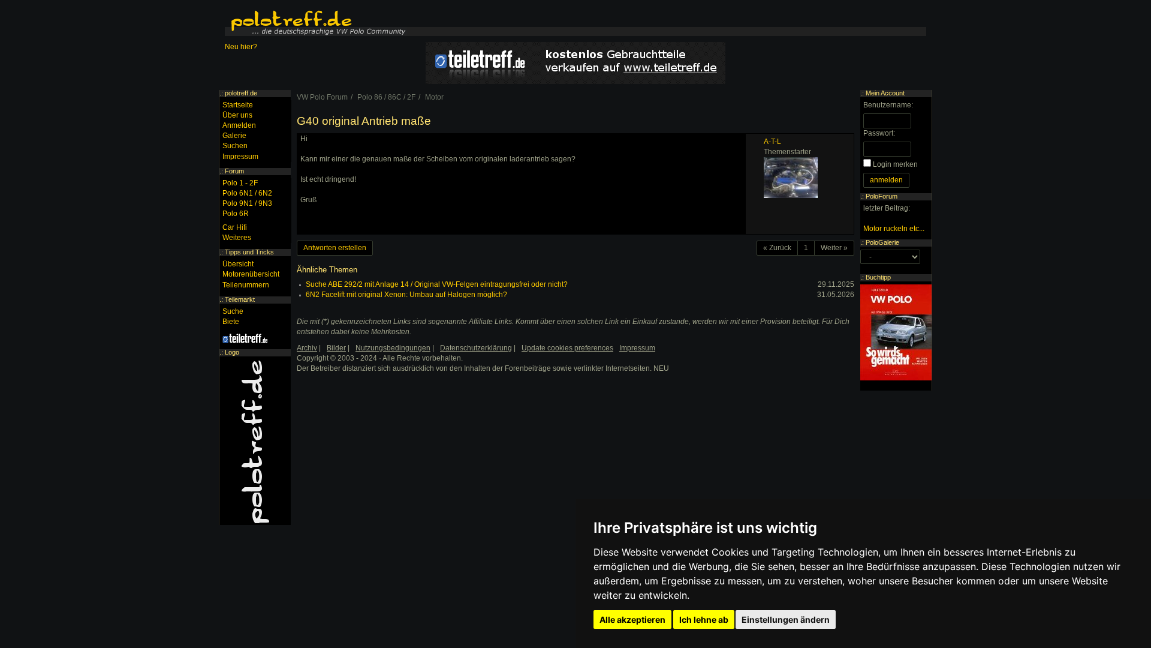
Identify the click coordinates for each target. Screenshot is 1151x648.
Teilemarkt (240, 299)
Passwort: (879, 133)
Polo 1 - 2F (240, 183)
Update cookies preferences (567, 348)
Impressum (240, 156)
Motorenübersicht (250, 274)
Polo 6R (235, 213)
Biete (230, 321)
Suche (232, 311)
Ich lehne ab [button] (703, 619)
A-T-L (772, 141)
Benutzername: (888, 105)
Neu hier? (241, 47)
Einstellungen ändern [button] (786, 619)
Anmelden (239, 125)
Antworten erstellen (334, 248)
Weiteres (236, 237)
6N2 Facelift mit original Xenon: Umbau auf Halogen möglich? (406, 294)
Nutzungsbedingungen (392, 348)
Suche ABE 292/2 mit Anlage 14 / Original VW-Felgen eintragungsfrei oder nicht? (437, 284)
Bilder (336, 348)
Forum (234, 171)
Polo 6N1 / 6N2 (247, 193)
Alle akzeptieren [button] (632, 619)
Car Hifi (234, 227)
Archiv (307, 348)
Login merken (895, 164)
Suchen (235, 146)
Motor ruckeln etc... (893, 228)
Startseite (237, 105)
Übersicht (238, 264)
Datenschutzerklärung (476, 348)
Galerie (234, 135)
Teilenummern (245, 285)
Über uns (237, 115)
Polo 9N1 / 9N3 (247, 203)
